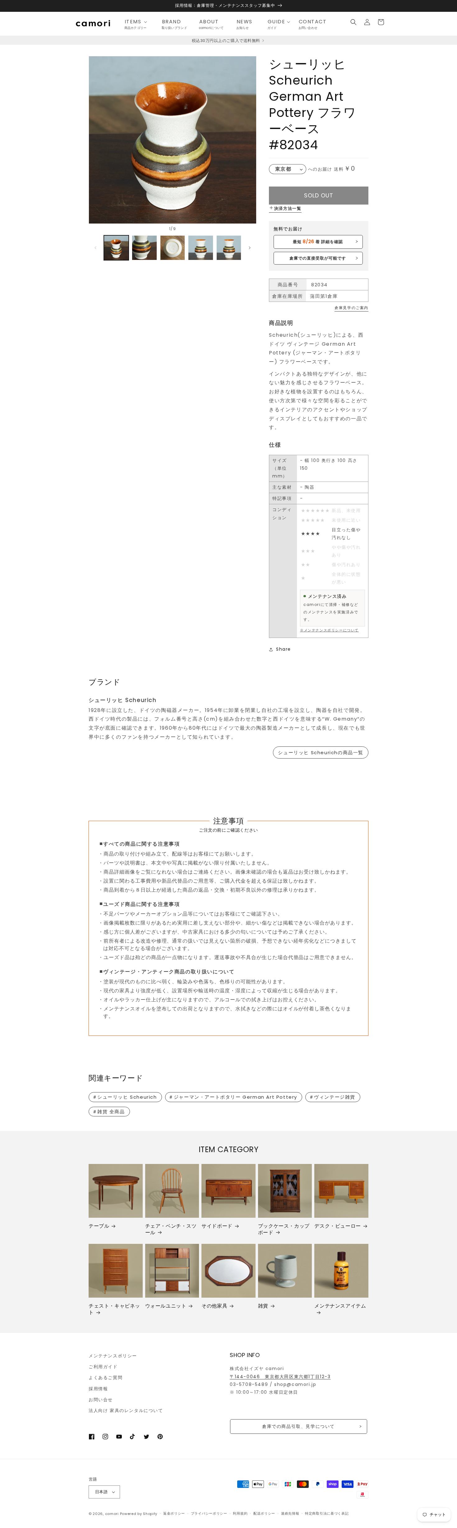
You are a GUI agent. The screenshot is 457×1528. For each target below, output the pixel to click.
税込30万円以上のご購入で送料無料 (226, 41)
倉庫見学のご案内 (351, 307)
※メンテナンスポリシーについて (329, 630)
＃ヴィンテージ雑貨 (332, 1097)
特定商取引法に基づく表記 (327, 1513)
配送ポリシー (264, 1513)
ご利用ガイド (103, 1367)
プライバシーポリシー (209, 1513)
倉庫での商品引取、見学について (298, 1426)
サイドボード (217, 1226)
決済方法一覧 (288, 208)
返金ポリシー (174, 1513)
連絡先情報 (290, 1513)
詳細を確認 (318, 241)
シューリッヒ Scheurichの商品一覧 (320, 752)
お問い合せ (101, 1399)
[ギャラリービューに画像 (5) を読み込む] (228, 247)
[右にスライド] (249, 248)
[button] (137, 22)
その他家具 (214, 1306)
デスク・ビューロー (337, 1226)
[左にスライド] (95, 248)
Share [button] (283, 649)
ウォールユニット (166, 1306)
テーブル (99, 1226)
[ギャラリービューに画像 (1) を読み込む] (116, 247)
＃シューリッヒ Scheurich (124, 1097)
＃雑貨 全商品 (108, 1111)
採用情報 (98, 1389)
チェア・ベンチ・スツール (171, 1229)
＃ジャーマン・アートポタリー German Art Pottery (232, 1097)
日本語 (101, 1492)
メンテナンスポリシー (113, 1356)
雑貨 (263, 1306)
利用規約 (240, 1513)
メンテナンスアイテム (340, 1306)
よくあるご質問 (105, 1377)
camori (112, 1513)
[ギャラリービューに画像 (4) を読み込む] (200, 247)
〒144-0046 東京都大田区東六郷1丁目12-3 (280, 1376)
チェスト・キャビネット (114, 1309)
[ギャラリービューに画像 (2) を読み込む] (144, 247)
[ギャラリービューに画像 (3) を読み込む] (172, 247)
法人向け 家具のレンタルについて (126, 1410)
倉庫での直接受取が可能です (317, 258)
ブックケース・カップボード (284, 1229)
